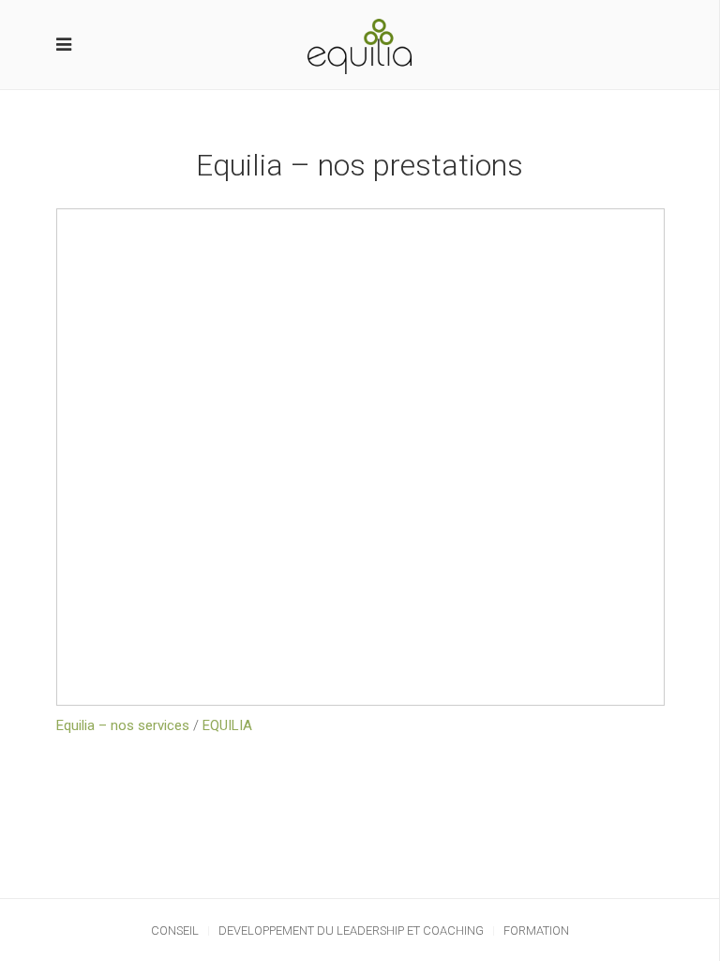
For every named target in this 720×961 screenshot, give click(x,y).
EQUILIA (227, 725)
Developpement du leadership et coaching (351, 930)
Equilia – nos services (122, 725)
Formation (536, 930)
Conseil (175, 930)
